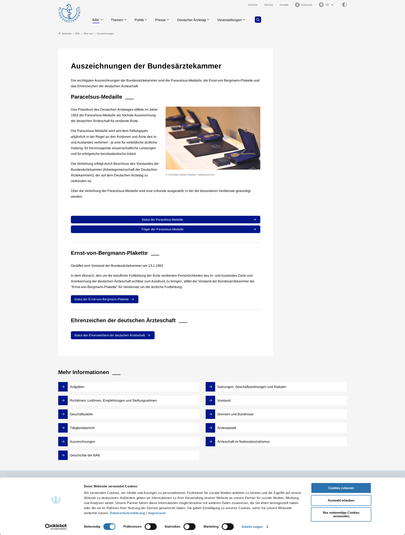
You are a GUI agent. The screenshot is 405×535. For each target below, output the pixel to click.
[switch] (151, 526)
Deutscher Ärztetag (191, 20)
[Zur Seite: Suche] (258, 19)
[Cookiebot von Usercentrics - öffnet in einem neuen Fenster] (56, 527)
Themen (117, 20)
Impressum (157, 513)
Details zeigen (252, 526)
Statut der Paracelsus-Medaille (162, 219)
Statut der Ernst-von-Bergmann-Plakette (101, 299)
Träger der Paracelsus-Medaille (162, 229)
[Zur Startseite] (69, 13)
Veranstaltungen (229, 20)
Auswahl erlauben (341, 500)
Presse (160, 20)
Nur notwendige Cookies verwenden (341, 514)
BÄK (95, 20)
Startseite (67, 33)
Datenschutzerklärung (127, 513)
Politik (139, 20)
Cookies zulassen (341, 488)
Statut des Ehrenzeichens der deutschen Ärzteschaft (109, 335)
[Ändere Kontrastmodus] (344, 4)
